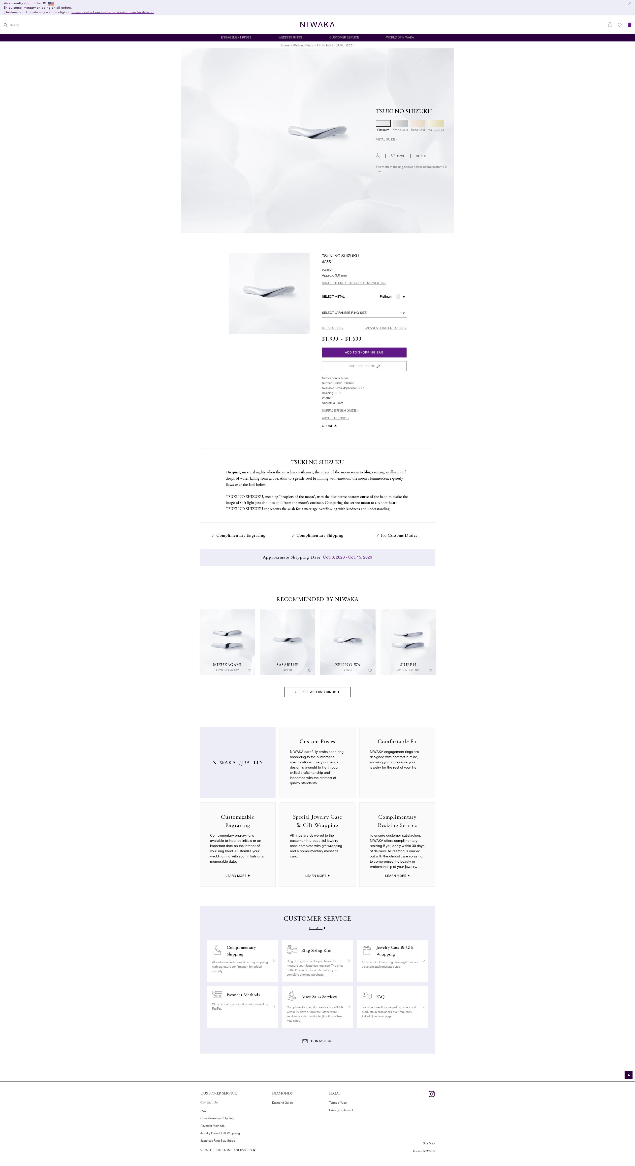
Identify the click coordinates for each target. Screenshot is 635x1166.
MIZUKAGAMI (227, 665)
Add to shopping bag (364, 352)
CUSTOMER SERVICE (344, 37)
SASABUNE (288, 665)
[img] (227, 642)
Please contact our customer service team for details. (112, 12)
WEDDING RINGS (290, 37)
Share (421, 156)
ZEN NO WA (348, 665)
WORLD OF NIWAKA (400, 37)
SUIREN (408, 665)
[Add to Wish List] (250, 670)
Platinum (386, 296)
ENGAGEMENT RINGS (236, 37)
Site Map (429, 1143)
